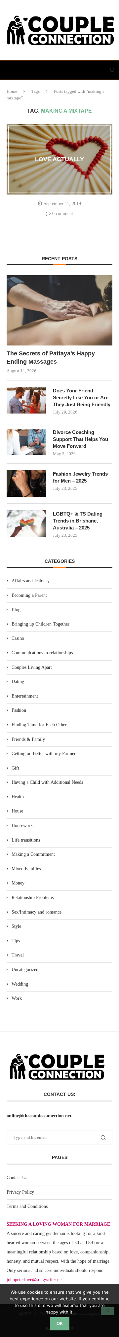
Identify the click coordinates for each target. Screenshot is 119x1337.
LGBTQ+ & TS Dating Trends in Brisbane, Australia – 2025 (77, 520)
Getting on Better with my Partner (44, 753)
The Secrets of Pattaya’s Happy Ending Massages (51, 357)
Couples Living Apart (32, 667)
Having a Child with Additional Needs (47, 782)
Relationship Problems (33, 897)
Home (12, 91)
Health (18, 796)
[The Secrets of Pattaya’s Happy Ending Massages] (59, 310)
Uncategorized (25, 969)
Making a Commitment (33, 854)
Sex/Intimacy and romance (36, 912)
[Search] (112, 70)
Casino (18, 638)
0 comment (62, 213)
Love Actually (59, 159)
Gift (15, 768)
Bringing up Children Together (40, 624)
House (17, 811)
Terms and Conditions (27, 1206)
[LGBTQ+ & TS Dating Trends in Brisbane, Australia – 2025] (26, 523)
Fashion (19, 710)
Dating (18, 681)
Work (17, 998)
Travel (18, 955)
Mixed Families (26, 868)
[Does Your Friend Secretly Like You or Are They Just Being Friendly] (26, 400)
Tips (16, 940)
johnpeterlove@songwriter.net (35, 1279)
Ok (60, 1323)
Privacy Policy (20, 1192)
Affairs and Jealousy (31, 580)
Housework (22, 825)
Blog (16, 609)
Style (16, 926)
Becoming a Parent (29, 595)
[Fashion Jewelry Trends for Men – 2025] (26, 483)
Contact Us (17, 1177)
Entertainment (25, 696)
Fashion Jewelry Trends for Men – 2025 (80, 477)
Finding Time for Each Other (39, 724)
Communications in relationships (42, 652)
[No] (107, 1311)
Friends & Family (28, 739)
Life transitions (26, 840)
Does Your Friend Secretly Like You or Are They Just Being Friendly (81, 397)
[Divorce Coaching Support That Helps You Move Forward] (26, 442)
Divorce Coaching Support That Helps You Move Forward (80, 439)
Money (18, 883)
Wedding (20, 984)
